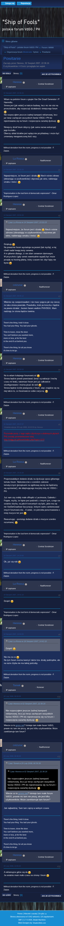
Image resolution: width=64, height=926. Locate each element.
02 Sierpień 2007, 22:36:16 (14, 93)
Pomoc (20, 914)
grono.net (20, 725)
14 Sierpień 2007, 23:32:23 (14, 170)
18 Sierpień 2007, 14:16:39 (14, 473)
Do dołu (7, 73)
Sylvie (35, 52)
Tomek (17, 685)
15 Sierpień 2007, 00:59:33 (14, 369)
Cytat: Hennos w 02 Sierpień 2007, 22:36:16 (26, 704)
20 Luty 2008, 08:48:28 (12, 756)
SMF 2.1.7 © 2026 (25, 920)
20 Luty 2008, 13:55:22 (12, 866)
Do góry (7, 895)
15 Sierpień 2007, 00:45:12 (14, 296)
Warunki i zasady (30, 914)
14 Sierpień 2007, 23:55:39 (14, 215)
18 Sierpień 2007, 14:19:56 (14, 555)
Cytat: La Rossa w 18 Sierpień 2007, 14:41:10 (27, 641)
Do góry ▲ (43, 914)
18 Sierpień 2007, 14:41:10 (14, 595)
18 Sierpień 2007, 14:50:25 (14, 634)
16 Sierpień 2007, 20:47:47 (14, 424)
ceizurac (18, 285)
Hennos (17, 82)
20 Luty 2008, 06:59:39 (12, 696)
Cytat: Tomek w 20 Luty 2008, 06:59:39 (24, 763)
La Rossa (18, 158)
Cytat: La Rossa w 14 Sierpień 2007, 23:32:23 (27, 222)
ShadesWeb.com (39, 923)
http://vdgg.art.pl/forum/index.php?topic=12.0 (24, 440)
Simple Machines (39, 920)
